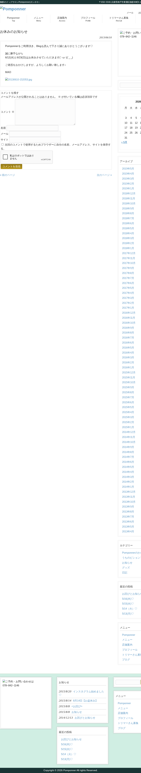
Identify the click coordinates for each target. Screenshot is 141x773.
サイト (4, 139)
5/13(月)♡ (67, 759)
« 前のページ (7, 174)
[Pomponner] (13, 9)
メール (130, 12)
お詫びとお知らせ (71, 739)
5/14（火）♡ (68, 754)
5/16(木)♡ (67, 744)
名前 (3, 127)
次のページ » (104, 174)
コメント (7, 111)
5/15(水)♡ (67, 749)
